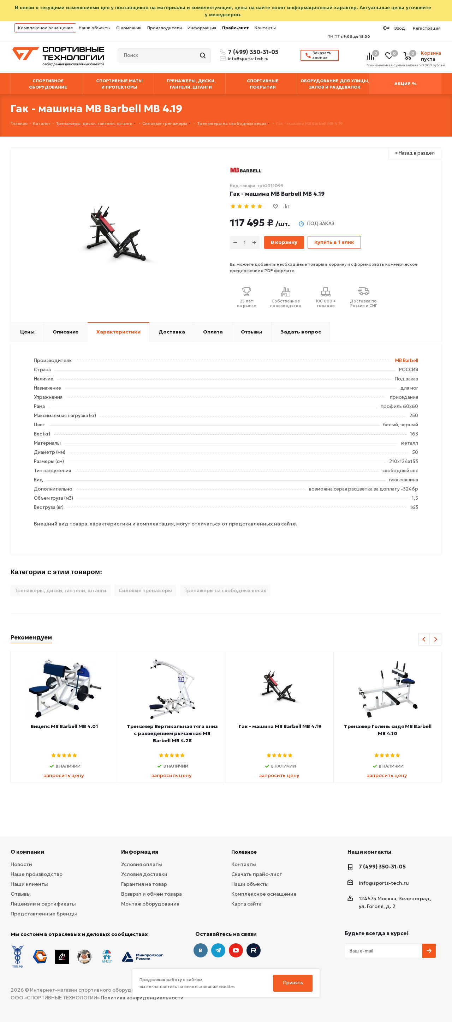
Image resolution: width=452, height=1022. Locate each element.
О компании (129, 27)
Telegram (218, 950)
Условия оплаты (141, 864)
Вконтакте (201, 950)
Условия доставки (144, 874)
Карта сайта (246, 904)
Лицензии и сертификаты (43, 904)
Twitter (253, 950)
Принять (293, 983)
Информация (202, 27)
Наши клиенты (29, 884)
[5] (260, 206)
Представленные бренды (44, 913)
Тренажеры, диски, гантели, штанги (60, 590)
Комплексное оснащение (45, 27)
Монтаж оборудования (150, 904)
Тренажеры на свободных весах (225, 590)
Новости (21, 864)
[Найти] (203, 55)
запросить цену (64, 775)
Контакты (265, 27)
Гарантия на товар (144, 884)
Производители (164, 27)
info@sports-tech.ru (248, 58)
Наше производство (37, 874)
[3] (246, 206)
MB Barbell (406, 360)
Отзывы (21, 894)
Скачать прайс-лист (256, 874)
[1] (233, 206)
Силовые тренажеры (145, 590)
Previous (424, 639)
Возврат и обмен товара (151, 894)
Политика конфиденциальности (142, 997)
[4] (253, 206)
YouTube (236, 950)
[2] (240, 206)
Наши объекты (95, 27)
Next (435, 639)
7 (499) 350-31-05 (252, 51)
